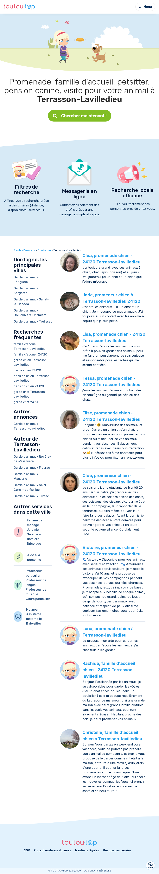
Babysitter (33, 623)
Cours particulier (38, 599)
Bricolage (34, 543)
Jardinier (33, 529)
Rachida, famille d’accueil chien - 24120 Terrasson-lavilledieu (108, 670)
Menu (148, 7)
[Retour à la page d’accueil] (19, 7)
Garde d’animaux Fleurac (32, 467)
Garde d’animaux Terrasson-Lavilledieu (30, 426)
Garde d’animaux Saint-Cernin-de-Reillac (31, 487)
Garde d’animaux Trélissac (33, 321)
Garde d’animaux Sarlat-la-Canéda (31, 301)
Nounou (32, 609)
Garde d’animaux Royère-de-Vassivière (32, 459)
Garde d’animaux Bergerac (26, 290)
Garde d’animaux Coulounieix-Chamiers (30, 312)
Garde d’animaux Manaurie (26, 476)
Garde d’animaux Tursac (31, 496)
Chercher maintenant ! (84, 115)
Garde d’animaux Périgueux (26, 279)
